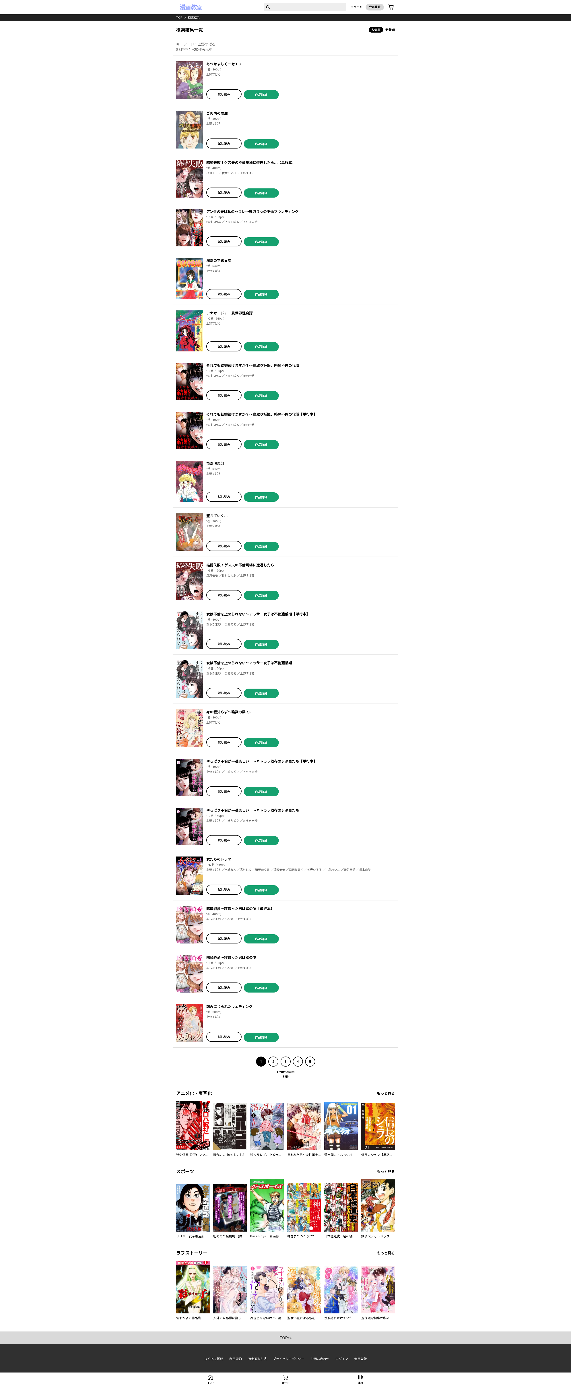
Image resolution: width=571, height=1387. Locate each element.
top (179, 17)
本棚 (360, 1383)
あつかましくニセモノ (224, 64)
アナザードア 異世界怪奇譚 (229, 313)
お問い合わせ (319, 1359)
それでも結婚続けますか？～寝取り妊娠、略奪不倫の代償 (252, 365)
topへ (285, 1337)
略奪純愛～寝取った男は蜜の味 (231, 957)
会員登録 (375, 7)
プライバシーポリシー (288, 1359)
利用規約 (235, 1359)
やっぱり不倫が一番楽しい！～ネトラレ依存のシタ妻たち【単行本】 (261, 761)
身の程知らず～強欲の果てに (229, 712)
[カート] (391, 7)
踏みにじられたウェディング (229, 1006)
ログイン (356, 7)
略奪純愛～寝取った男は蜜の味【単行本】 (240, 908)
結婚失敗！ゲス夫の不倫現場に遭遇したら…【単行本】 (251, 162)
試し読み (224, 94)
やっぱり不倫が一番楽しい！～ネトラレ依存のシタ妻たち (252, 810)
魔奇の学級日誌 (218, 260)
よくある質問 (213, 1359)
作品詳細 (261, 95)
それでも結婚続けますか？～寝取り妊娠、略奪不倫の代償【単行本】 (261, 414)
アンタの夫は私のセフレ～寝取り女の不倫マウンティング (252, 211)
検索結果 (194, 17)
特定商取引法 (257, 1359)
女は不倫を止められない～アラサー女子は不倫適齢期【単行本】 (258, 614)
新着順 (390, 30)
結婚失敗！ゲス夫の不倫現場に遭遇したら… (242, 565)
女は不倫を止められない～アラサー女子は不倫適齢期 (249, 663)
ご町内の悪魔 (217, 113)
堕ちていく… (217, 516)
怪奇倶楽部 (215, 463)
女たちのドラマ (218, 859)
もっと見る (386, 1093)
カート (285, 1383)
